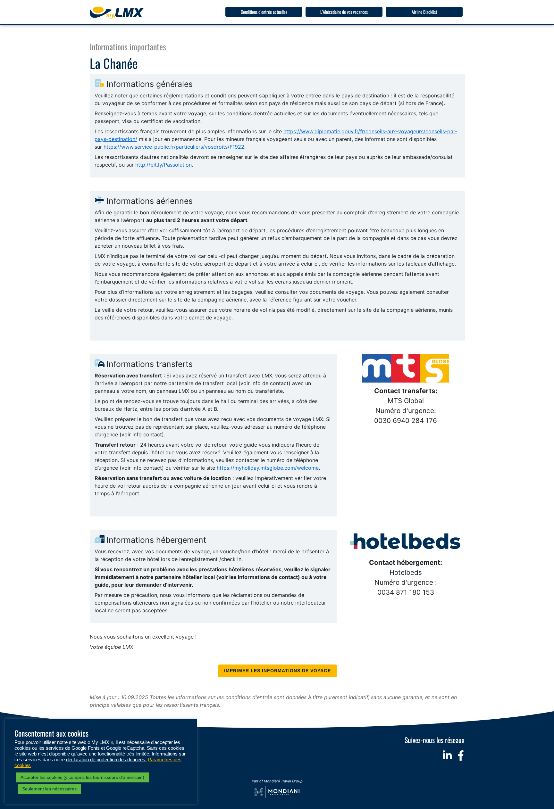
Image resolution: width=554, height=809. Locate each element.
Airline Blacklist (424, 11)
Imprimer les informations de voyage (277, 670)
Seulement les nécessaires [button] (49, 788)
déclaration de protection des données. (106, 759)
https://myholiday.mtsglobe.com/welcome (268, 468)
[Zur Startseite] (116, 12)
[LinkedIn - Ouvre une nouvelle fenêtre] (447, 755)
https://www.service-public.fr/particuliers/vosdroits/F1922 (174, 147)
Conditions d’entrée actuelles (264, 11)
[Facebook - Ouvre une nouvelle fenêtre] (460, 755)
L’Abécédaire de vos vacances (344, 11)
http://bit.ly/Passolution (163, 164)
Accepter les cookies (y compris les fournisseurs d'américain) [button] (82, 777)
